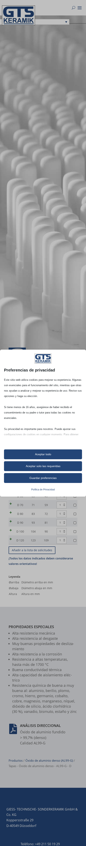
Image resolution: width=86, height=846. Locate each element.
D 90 (20, 523)
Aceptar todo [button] (43, 454)
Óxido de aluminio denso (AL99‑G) (49, 760)
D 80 (20, 514)
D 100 (20, 531)
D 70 (20, 505)
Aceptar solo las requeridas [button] (43, 466)
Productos (16, 760)
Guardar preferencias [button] (43, 478)
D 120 (20, 540)
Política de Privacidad (43, 489)
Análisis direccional (40, 725)
